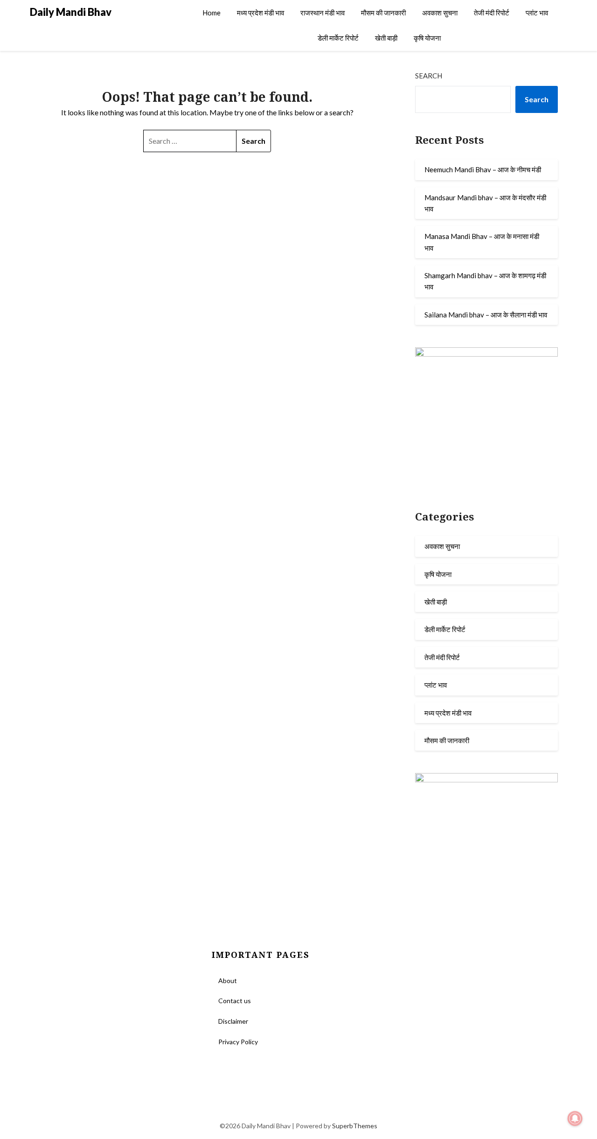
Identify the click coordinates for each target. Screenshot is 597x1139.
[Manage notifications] (575, 1118)
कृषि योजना (427, 38)
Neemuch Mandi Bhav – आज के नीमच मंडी (482, 169)
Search (428, 75)
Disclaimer (233, 1021)
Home (211, 12)
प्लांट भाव (537, 12)
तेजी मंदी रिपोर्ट (491, 12)
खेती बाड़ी (386, 38)
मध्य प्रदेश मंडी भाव (260, 12)
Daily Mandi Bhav (70, 12)
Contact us (234, 1001)
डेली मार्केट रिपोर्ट (338, 38)
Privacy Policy (238, 1042)
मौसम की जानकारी (383, 12)
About (227, 980)
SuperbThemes (354, 1126)
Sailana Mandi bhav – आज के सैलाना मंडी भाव (485, 314)
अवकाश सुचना (440, 12)
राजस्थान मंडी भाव (322, 12)
